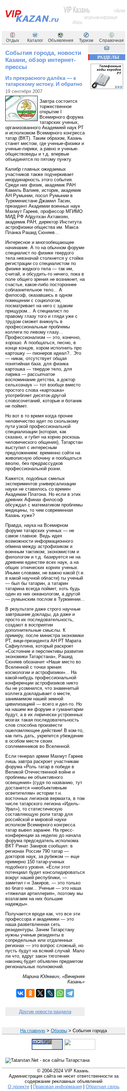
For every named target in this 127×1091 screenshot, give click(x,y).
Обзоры (59, 1030)
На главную (32, 1030)
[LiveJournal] (50, 993)
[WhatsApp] (60, 993)
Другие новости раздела (45, 1011)
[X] (40, 993)
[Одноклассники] (30, 993)
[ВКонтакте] (20, 993)
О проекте (18, 1086)
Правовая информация (57, 1086)
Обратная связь (103, 1086)
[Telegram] (70, 993)
